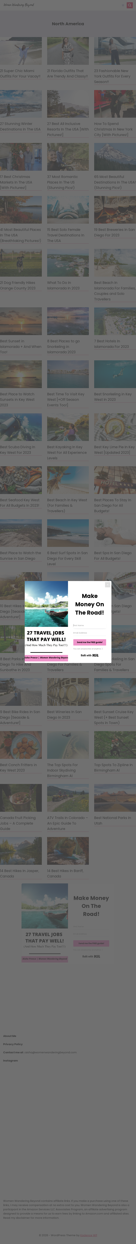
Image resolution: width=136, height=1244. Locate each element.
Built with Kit (90, 655)
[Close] (107, 584)
